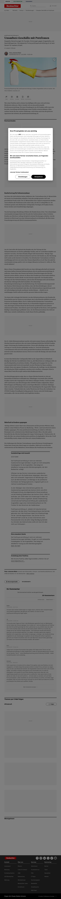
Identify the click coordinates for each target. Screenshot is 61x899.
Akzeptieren (38, 177)
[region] (30, 154)
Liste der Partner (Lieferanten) (19, 172)
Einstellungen (22, 177)
